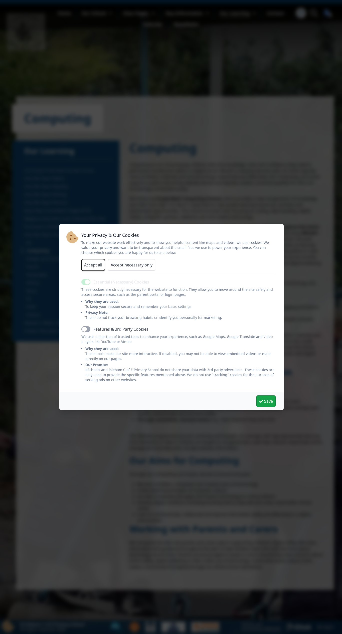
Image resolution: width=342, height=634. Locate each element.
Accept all (93, 265)
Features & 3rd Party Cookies (120, 329)
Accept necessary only (131, 265)
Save (268, 401)
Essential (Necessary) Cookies (121, 282)
